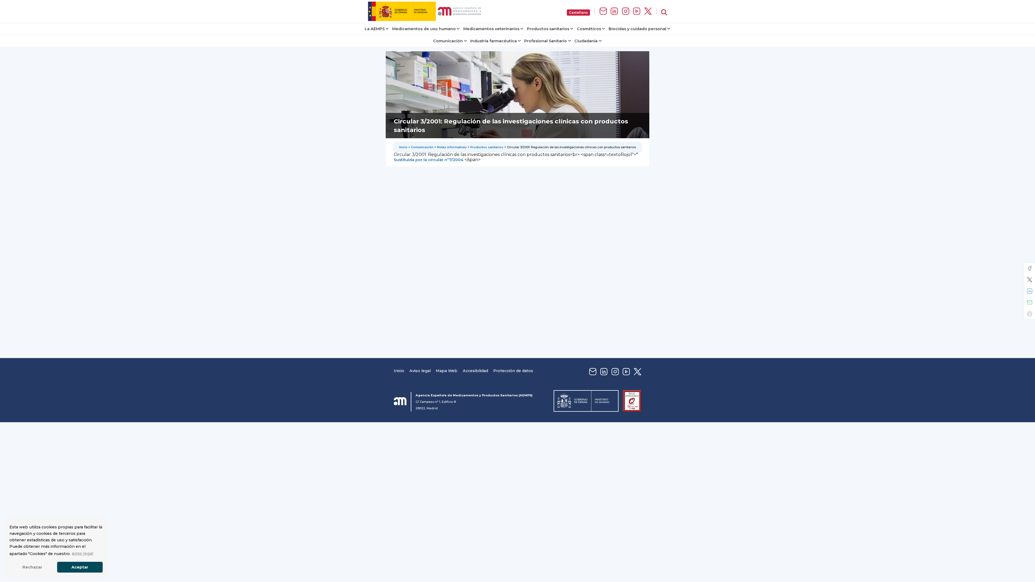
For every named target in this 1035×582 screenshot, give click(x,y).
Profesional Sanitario (545, 41)
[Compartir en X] (1029, 279)
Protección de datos (513, 370)
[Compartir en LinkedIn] (1029, 291)
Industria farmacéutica (493, 41)
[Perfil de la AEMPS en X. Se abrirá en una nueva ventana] (648, 11)
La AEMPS (375, 28)
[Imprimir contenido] (1029, 313)
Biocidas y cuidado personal (637, 28)
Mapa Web (446, 370)
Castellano (578, 13)
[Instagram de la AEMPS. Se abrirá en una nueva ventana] (625, 11)
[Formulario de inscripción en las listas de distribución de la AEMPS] (603, 11)
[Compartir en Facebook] (1029, 268)
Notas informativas (452, 147)
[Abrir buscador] (664, 12)
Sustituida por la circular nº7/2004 (428, 159)
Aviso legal (420, 370)
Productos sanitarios (548, 28)
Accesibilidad (475, 370)
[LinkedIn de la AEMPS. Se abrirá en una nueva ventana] (614, 11)
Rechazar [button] (32, 567)
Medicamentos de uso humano (424, 28)
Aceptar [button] (79, 567)
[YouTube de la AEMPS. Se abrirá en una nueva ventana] (636, 11)
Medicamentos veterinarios (491, 28)
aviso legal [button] (82, 553)
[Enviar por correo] (1029, 302)
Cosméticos (589, 28)
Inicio (403, 147)
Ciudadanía (586, 41)
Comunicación (448, 41)
